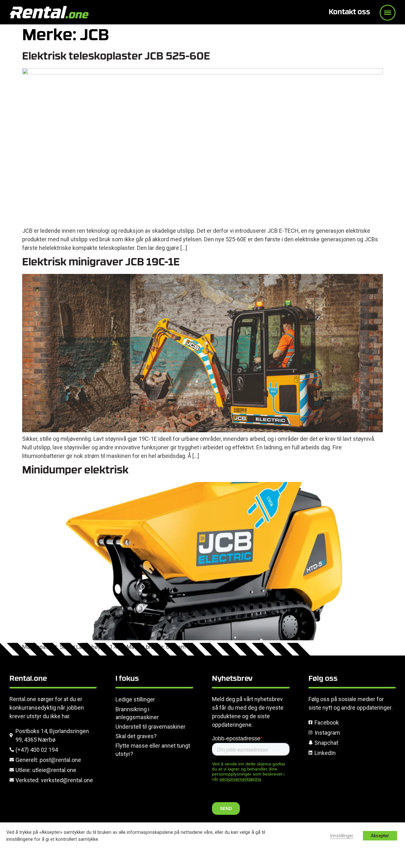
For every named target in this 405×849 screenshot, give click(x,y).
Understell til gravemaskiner (150, 726)
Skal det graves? (136, 736)
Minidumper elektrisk (75, 471)
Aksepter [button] (380, 835)
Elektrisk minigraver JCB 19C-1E (101, 263)
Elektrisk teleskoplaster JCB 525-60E (116, 57)
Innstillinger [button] (341, 836)
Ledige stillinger (135, 699)
